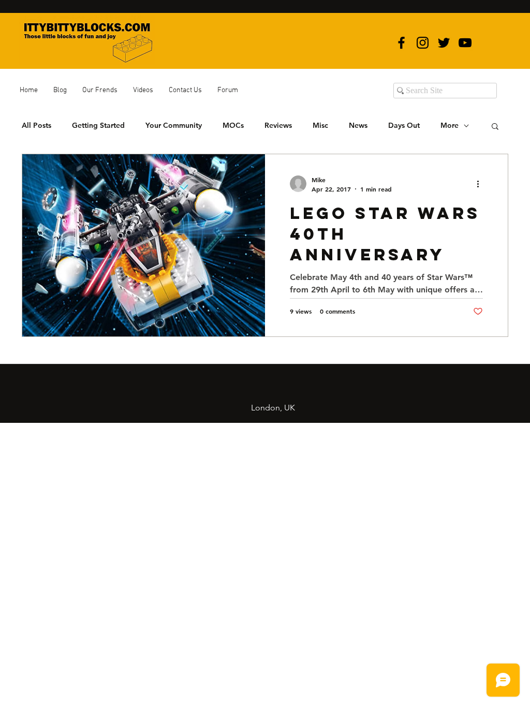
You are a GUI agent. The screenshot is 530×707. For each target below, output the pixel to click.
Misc (320, 125)
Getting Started (98, 125)
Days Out (404, 125)
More (449, 125)
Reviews (278, 125)
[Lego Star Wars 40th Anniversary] (143, 245)
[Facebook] (401, 43)
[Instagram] (423, 43)
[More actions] (481, 184)
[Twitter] (444, 43)
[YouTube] (465, 43)
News (358, 125)
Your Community (173, 125)
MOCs (233, 125)
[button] (495, 127)
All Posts (36, 125)
